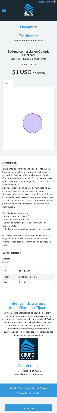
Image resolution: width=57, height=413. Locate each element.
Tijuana (25, 58)
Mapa (7, 83)
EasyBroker (35, 393)
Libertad (15, 58)
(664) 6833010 (28, 31)
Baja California (38, 58)
